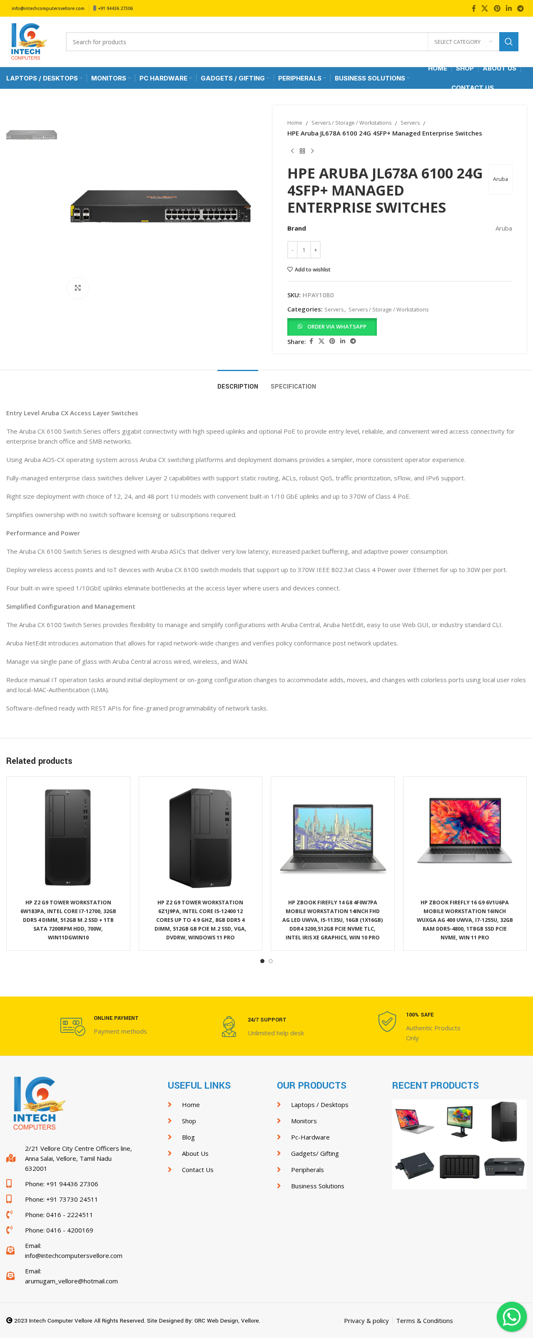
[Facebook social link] (474, 8)
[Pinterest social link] (497, 8)
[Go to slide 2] (271, 961)
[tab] (237, 382)
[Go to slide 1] (262, 961)
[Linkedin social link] (508, 8)
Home (294, 122)
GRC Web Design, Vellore (226, 1321)
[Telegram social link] (521, 8)
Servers (410, 122)
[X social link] (485, 8)
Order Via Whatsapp (336, 326)
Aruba (500, 179)
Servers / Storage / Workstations (351, 122)
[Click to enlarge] (77, 288)
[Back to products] (302, 151)
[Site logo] (27, 41)
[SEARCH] (508, 41)
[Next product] (312, 151)
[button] (332, 326)
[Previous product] (292, 151)
